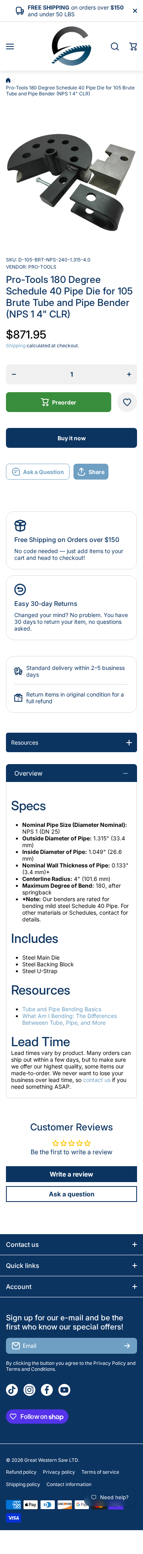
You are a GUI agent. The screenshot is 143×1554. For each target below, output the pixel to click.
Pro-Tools (42, 267)
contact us (96, 1079)
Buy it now (72, 438)
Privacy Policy (109, 1363)
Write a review (71, 1174)
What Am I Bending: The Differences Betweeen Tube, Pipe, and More (69, 1019)
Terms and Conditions (30, 1369)
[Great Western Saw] (71, 46)
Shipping (15, 345)
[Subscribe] (127, 1346)
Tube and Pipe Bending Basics (61, 1009)
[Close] (135, 11)
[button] (133, 46)
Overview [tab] (28, 773)
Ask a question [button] (72, 1194)
